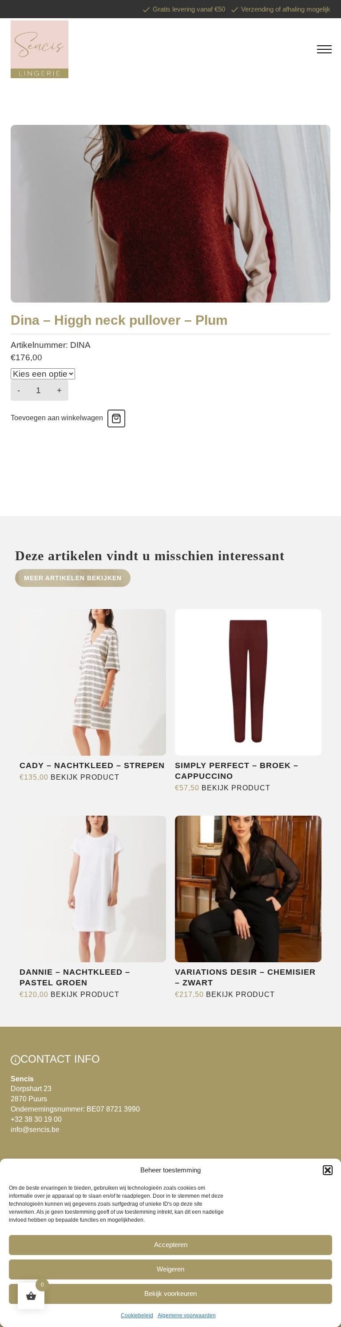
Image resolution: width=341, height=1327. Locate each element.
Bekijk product (85, 777)
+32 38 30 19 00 (36, 1119)
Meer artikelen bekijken (73, 578)
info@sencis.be (35, 1129)
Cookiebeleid (137, 1315)
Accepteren (170, 1244)
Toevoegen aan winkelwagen (57, 418)
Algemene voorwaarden (187, 1315)
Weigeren (170, 1269)
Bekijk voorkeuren (170, 1293)
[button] (327, 1170)
